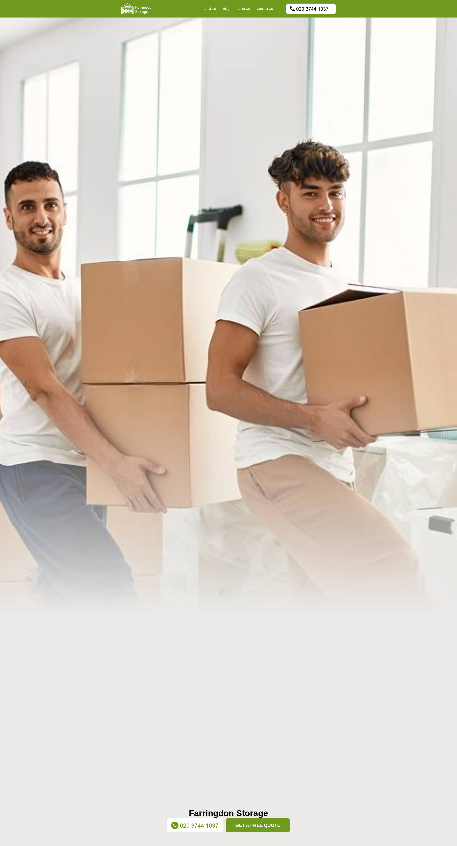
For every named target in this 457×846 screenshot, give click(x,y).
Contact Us (265, 9)
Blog (226, 9)
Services (210, 9)
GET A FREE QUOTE (257, 825)
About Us (243, 9)
